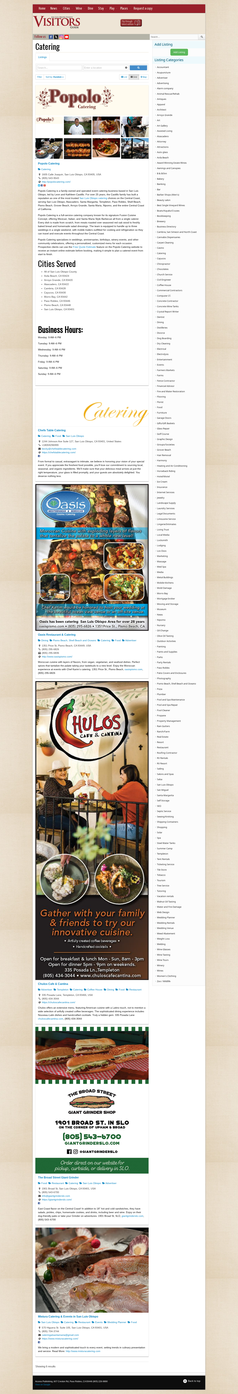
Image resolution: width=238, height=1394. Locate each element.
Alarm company (165, 88)
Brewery (161, 221)
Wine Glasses (163, 949)
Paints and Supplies (167, 651)
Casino (160, 247)
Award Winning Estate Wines (172, 162)
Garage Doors (164, 417)
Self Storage (163, 800)
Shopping (162, 827)
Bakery (160, 178)
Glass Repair (163, 428)
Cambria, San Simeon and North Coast (177, 231)
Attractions (162, 146)
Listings (42, 57)
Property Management (169, 720)
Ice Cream (162, 481)
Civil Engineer (164, 279)
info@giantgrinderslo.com (56, 1195)
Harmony (162, 460)
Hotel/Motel (163, 476)
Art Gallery (162, 125)
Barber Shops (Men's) (168, 194)
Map (144, 77)
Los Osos (161, 550)
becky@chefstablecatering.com (59, 448)
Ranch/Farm (163, 731)
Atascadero (163, 136)
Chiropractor (163, 263)
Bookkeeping (164, 215)
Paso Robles (163, 667)
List (125, 77)
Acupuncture (163, 72)
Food (58, 436)
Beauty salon (163, 200)
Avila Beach (163, 157)
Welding (161, 944)
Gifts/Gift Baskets (166, 423)
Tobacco (161, 874)
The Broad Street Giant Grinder (58, 1177)
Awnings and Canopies (169, 168)
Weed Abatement (166, 933)
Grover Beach (164, 449)
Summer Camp (164, 848)
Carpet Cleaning (165, 242)
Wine (79, 8)
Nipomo (161, 619)
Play (112, 8)
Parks (160, 657)
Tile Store (162, 869)
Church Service (164, 274)
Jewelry (160, 497)
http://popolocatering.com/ (56, 181)
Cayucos (161, 258)
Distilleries (162, 327)
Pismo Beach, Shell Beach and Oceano (74, 640)
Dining (44, 640)
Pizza (159, 689)
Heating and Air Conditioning (172, 465)
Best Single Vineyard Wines (171, 205)
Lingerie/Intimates (166, 524)
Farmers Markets (166, 370)
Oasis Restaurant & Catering (57, 634)
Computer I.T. (164, 295)
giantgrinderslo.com (132, 1216)
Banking (161, 184)
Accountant (163, 67)
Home (42, 8)
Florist (160, 402)
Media (160, 572)
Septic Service (164, 811)
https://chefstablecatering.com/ (59, 452)
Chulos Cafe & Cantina (53, 983)
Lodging (161, 545)
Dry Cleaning (163, 343)
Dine (90, 8)
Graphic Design (165, 439)
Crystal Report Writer (168, 311)
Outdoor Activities (166, 641)
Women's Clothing (166, 976)
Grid (135, 77)
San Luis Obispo (74, 436)
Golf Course (163, 433)
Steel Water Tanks (166, 843)
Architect (161, 109)
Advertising (163, 83)
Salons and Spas (165, 774)
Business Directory (166, 226)
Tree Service (163, 885)
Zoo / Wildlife (163, 981)
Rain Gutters (163, 726)
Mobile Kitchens (165, 582)
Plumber (161, 694)
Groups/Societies (166, 444)
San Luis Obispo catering (93, 198)
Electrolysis (162, 354)
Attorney (161, 141)
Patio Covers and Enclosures (171, 673)
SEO (159, 805)
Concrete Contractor (167, 300)
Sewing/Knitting (165, 816)
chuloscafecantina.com (50, 1018)
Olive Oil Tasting (165, 635)
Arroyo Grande (164, 115)
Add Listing (179, 52)
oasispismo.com (133, 669)
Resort (160, 742)
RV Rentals (162, 758)
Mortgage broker (166, 598)
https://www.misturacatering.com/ (60, 1338)
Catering (46, 169)
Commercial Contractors (169, 290)
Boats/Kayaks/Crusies (168, 210)
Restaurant (135, 989)
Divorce (161, 332)
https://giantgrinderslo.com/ (57, 1199)
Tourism (161, 880)
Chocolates (162, 269)
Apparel (161, 104)
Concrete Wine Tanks (168, 306)
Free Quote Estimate (84, 247)
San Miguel (162, 789)
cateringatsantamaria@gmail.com (60, 1335)
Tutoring (161, 891)
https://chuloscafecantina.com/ (58, 1002)
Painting (161, 646)
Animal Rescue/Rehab (168, 93)
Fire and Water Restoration (171, 391)
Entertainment (164, 359)
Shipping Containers (167, 821)
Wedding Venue (165, 928)
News (53, 8)
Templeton (62, 989)
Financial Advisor (165, 386)
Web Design (163, 912)
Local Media (163, 534)
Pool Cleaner (163, 710)
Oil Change (162, 630)
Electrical (161, 348)
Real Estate (162, 736)
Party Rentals (164, 662)
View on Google (42, 1384)
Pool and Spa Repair (167, 704)
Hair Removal (164, 455)
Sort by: (54, 77)
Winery (160, 965)
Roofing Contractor (167, 752)
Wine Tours (162, 960)
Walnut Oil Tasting (166, 901)
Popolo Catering (49, 163)
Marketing (162, 556)
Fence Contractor (166, 380)
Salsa (159, 779)
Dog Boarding (164, 338)
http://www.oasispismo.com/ (57, 656)
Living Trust (163, 529)
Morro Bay (162, 593)
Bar (158, 189)
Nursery (161, 625)
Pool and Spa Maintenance (171, 699)
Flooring (161, 396)
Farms (160, 375)
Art (158, 120)
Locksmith (162, 540)
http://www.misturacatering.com (83, 1351)
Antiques (161, 99)
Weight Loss (163, 938)
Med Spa (161, 566)
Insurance (162, 487)
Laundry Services (166, 508)
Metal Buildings (165, 577)
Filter (39, 77)
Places (124, 8)
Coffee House (94, 989)
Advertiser (130, 640)
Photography (164, 678)
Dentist (160, 317)
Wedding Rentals (166, 922)
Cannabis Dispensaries (168, 237)
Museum (161, 609)
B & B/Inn (162, 173)
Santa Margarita (165, 795)
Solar (159, 832)
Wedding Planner (116, 1322)
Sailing (160, 768)
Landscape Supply (166, 502)
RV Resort (162, 763)
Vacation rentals (165, 896)
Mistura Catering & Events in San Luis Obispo (68, 1316)
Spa (159, 837)
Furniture (162, 412)
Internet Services (165, 492)
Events (98, 1322)
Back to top (194, 1381)
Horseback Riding (166, 471)
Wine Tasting (163, 954)
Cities (66, 8)
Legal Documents (166, 513)
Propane (161, 715)
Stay (101, 8)
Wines (160, 970)
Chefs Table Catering (52, 430)
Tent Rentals (163, 859)
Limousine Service (166, 518)
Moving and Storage (167, 604)
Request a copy (143, 8)
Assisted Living (164, 130)
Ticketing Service (165, 864)
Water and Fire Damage (169, 906)
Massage (161, 561)
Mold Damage (164, 587)
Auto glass (162, 152)
